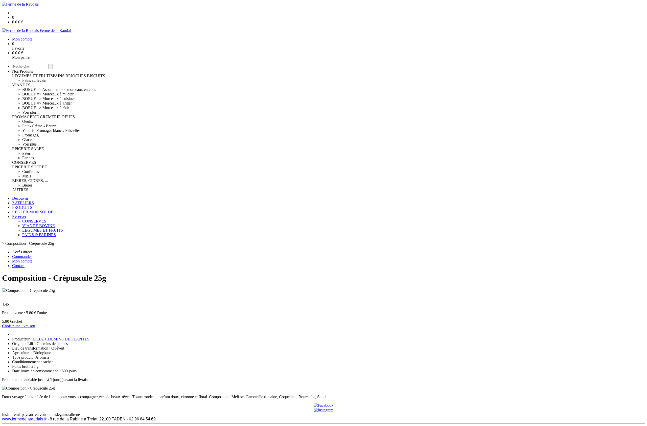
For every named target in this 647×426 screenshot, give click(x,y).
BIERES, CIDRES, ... (30, 180)
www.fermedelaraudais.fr (24, 419)
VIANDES (21, 85)
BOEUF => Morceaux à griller (47, 103)
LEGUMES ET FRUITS (32, 76)
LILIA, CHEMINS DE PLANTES (61, 339)
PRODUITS (22, 207)
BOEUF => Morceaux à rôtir (45, 108)
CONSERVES (24, 162)
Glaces (27, 139)
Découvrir (20, 198)
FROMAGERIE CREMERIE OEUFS (43, 117)
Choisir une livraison (18, 326)
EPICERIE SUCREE (29, 167)
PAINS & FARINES (39, 235)
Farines (28, 158)
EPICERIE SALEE (28, 149)
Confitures (30, 171)
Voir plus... (31, 112)
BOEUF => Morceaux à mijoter (48, 94)
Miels (26, 176)
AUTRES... (21, 190)
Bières (27, 185)
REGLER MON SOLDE (32, 212)
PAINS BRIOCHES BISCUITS (79, 76)
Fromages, (30, 135)
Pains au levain (34, 80)
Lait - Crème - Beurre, (40, 126)
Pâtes (26, 153)
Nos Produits (22, 71)
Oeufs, (27, 121)
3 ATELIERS (23, 203)
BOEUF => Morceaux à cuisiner (48, 98)
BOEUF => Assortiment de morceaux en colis (59, 89)
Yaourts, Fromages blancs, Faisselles (51, 130)
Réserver (19, 216)
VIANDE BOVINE (38, 226)
